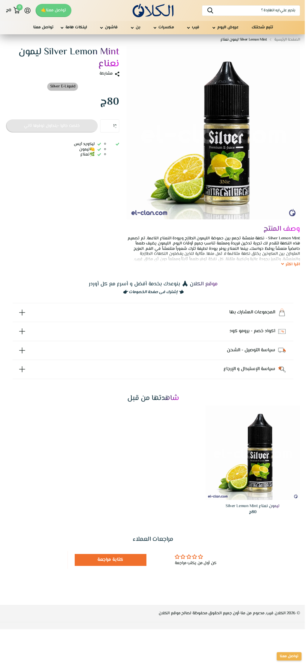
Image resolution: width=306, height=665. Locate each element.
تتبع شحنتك (262, 27)
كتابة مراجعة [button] (109, 555)
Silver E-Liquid (62, 86)
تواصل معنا (43, 27)
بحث (210, 10)
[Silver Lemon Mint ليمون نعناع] (249, 449)
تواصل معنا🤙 (53, 10)
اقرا (293, 264)
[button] (117, 121)
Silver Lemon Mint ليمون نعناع (249, 502)
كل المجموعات (225, 27)
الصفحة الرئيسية (287, 40)
